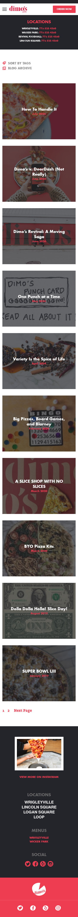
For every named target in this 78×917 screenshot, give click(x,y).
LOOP (39, 817)
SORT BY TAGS (19, 63)
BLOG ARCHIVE (20, 68)
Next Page (23, 711)
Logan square (39, 812)
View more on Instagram (39, 777)
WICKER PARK (39, 841)
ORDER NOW (64, 9)
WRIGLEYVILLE (39, 802)
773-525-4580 (47, 29)
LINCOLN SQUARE (39, 807)
